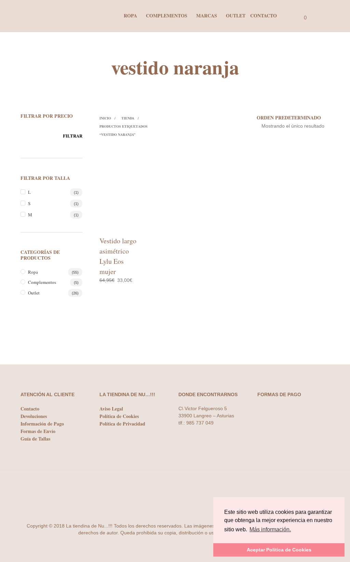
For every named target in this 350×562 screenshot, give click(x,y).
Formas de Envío (38, 431)
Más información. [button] (270, 529)
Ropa (130, 15)
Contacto (263, 15)
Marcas (206, 15)
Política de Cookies (119, 416)
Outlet (235, 15)
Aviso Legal (111, 408)
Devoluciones (34, 416)
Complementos (166, 15)
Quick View (129, 223)
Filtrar (72, 135)
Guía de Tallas (35, 438)
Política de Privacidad (122, 423)
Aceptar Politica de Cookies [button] (279, 549)
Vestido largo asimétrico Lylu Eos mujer (117, 256)
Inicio (105, 118)
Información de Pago (42, 423)
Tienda (127, 118)
